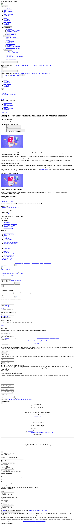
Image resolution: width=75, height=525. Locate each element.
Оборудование (7, 22)
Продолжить (4, 339)
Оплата (5, 10)
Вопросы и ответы (11, 59)
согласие (7, 338)
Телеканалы (6, 23)
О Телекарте (7, 49)
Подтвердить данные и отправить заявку (10, 511)
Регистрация (8, 305)
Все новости (4, 200)
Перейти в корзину (16, 280)
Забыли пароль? (5, 306)
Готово (2, 325)
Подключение (7, 27)
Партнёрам (6, 15)
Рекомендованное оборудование (14, 56)
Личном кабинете (44, 169)
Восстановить (4, 316)
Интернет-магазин (11, 33)
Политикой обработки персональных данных (48, 338)
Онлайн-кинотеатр (8, 14)
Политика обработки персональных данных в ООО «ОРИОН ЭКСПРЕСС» (12, 273)
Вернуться (38, 404)
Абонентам (6, 36)
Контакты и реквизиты (12, 52)
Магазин (6, 13)
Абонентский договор (12, 31)
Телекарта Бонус (10, 44)
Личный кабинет (8, 9)
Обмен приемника (8, 11)
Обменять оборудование (12, 38)
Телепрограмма (10, 41)
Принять (3, 523)
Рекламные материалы (12, 57)
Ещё (2, 89)
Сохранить (3, 363)
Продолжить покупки (5, 280)
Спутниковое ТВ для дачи (12, 48)
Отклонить (9, 523)
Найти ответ (37, 416)
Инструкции (9, 45)
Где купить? (9, 29)
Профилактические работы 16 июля (10, 207)
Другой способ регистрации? (7, 336)
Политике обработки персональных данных (34, 521)
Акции (8, 40)
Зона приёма (7, 20)
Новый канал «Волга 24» (7, 201)
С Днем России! (5, 213)
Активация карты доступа (13, 30)
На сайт (3, 308)
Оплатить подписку (11, 37)
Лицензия (8, 53)
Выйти (2, 99)
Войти (4, 93)
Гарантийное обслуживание (13, 46)
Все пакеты (6, 19)
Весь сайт (3, 6)
